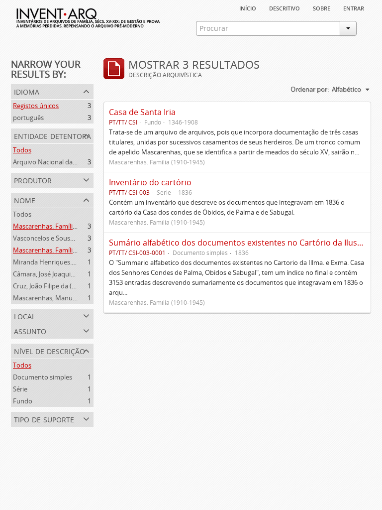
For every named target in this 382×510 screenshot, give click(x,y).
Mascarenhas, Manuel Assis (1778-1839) (71, 297)
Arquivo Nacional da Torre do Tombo (67, 161)
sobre (321, 7)
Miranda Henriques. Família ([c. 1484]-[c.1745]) (80, 261)
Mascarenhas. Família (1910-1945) (62, 226)
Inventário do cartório (150, 182)
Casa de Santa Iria (142, 112)
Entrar (353, 7)
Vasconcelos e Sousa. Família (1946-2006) (73, 238)
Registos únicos (36, 105)
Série (20, 388)
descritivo (284, 7)
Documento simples (42, 377)
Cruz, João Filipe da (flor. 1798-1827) (65, 285)
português (28, 117)
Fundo (22, 400)
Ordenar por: (309, 89)
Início (247, 7)
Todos (22, 149)
